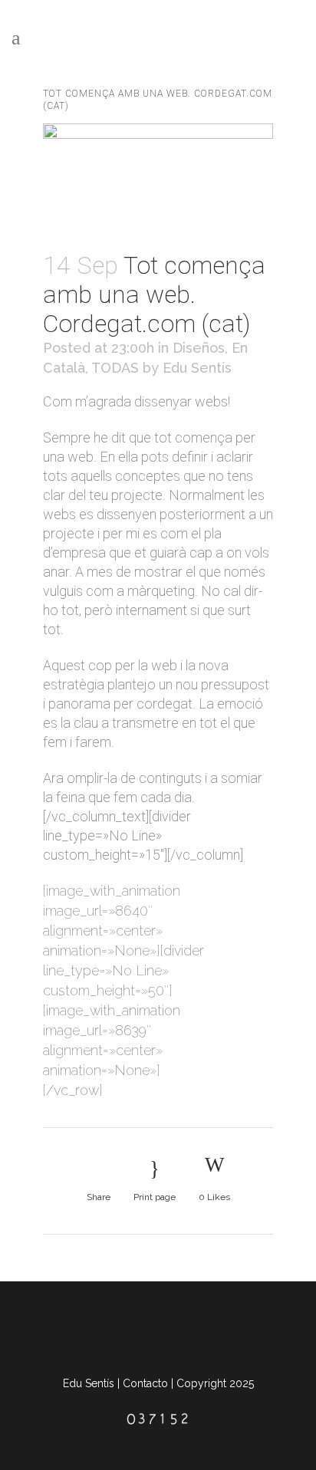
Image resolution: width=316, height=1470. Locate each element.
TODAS (115, 368)
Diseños (199, 348)
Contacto (145, 1383)
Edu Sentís (197, 368)
